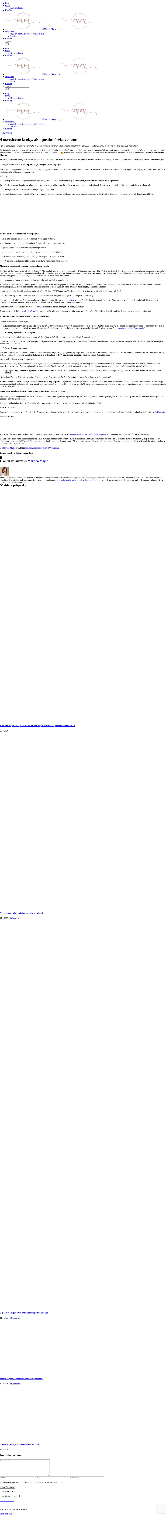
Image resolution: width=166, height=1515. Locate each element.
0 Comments (54, 448)
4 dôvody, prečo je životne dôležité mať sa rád (20, 1444)
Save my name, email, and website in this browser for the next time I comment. (35, 1482)
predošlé (3, 133)
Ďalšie (10, 133)
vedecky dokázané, (28, 311)
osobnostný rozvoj (40, 448)
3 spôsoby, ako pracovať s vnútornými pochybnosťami (24, 1313)
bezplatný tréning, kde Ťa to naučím (129, 328)
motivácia (28, 448)
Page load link (6, 1514)
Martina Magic (9, 448)
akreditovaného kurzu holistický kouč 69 (75, 480)
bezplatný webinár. (73, 300)
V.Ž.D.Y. (4, 176)
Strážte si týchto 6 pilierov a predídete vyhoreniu (21, 1379)
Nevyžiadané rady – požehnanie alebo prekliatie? (21, 913)
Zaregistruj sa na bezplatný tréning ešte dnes (88, 434)
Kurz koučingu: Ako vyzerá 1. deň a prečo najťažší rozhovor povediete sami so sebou (37, 725)
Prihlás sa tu (160, 412)
